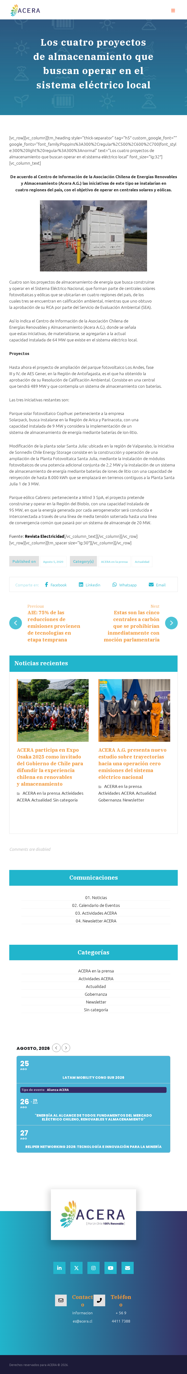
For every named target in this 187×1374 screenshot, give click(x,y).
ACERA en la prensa (114, 562)
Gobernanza (109, 799)
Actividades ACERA (116, 792)
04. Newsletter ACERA (96, 920)
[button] (173, 10)
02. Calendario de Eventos (96, 905)
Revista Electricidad (44, 536)
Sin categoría (65, 799)
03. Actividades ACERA (96, 913)
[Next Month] (66, 1048)
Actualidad (142, 562)
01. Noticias (96, 897)
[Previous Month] (56, 1048)
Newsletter (133, 799)
